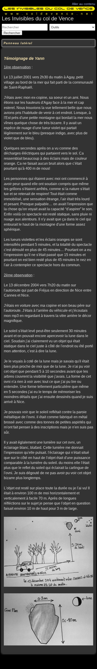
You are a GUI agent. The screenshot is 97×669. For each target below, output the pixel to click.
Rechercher (12, 33)
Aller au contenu (83, 4)
